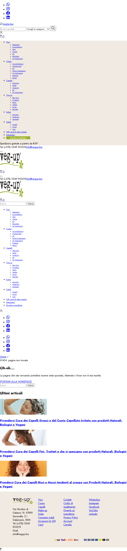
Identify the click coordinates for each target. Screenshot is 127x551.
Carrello (68, 524)
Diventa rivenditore (18, 137)
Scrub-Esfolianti (17, 64)
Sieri (14, 49)
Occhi (14, 102)
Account (68, 521)
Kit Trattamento (17, 59)
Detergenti (16, 45)
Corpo (8, 61)
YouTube (93, 510)
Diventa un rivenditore (69, 512)
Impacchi (15, 88)
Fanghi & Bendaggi (19, 71)
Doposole (15, 119)
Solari (8, 112)
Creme (14, 52)
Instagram (94, 503)
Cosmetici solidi (46, 517)
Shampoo (15, 83)
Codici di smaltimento (69, 505)
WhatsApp (94, 500)
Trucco (9, 95)
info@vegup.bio (34, 147)
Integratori (10, 134)
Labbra (14, 105)
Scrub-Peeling (17, 47)
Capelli (9, 80)
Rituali (14, 78)
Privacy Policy (71, 517)
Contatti (67, 500)
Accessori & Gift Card (47, 522)
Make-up (42, 510)
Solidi (14, 85)
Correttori (15, 100)
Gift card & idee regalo (16, 131)
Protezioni (15, 117)
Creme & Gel (16, 66)
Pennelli (15, 109)
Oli (13, 54)
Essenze (15, 75)
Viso (8, 42)
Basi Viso (15, 98)
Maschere (15, 56)
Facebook (94, 507)
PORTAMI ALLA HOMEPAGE (16, 381)
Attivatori (15, 115)
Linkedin (93, 514)
